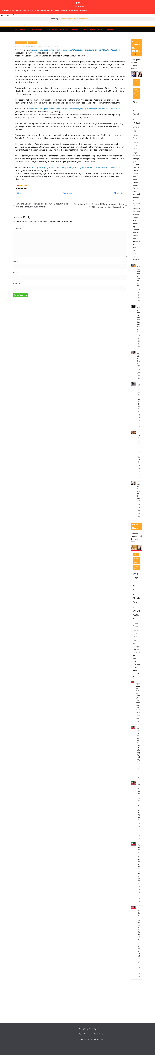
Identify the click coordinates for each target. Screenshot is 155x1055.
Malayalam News (28, 10)
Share (118, 193)
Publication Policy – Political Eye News (63, 29)
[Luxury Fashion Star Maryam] (133, 284)
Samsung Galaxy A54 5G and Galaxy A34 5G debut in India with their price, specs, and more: (42, 205)
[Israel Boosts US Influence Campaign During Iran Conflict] (133, 942)
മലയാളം (5, 15)
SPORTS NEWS (33, 43)
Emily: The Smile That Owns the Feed (139, 447)
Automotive (83, 10)
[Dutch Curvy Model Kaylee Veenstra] (133, 327)
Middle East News (136, 561)
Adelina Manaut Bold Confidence (139, 398)
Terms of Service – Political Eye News (99, 29)
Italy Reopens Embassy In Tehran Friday (73, 18)
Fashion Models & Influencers (136, 93)
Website (16, 283)
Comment (67, 193)
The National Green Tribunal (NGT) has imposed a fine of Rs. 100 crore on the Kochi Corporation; (99, 205)
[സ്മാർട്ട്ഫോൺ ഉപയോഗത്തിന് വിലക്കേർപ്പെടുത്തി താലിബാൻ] (132, 703)
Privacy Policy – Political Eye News (90, 1029)
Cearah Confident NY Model (138, 492)
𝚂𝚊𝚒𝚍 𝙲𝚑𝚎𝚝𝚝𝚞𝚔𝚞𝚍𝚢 (136, 145)
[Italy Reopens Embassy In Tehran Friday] (133, 811)
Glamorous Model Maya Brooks (136, 116)
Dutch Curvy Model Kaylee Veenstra (138, 320)
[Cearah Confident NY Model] (133, 500)
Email (15, 272)
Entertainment (45, 10)
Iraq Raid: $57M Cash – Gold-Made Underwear (136, 596)
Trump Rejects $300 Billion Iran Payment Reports (139, 864)
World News (5, 10)
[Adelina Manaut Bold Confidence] (133, 405)
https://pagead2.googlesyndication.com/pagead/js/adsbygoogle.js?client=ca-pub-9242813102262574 (74, 50)
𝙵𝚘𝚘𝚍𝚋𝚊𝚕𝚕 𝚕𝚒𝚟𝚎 (21, 43)
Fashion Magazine (15, 10)
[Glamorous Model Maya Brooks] (136, 74)
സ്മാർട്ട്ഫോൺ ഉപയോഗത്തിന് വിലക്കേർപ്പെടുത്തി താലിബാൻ (138, 697)
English (16, 15)
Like (19, 193)
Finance (37, 10)
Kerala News (55, 10)
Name (15, 261)
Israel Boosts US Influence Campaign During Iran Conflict (139, 933)
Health (76, 10)
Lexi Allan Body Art (138, 360)
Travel (71, 10)
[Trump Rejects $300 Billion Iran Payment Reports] (133, 873)
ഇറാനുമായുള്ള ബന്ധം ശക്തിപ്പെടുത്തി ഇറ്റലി (138, 745)
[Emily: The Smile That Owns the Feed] (133, 455)
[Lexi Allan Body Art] (133, 366)
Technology (63, 10)
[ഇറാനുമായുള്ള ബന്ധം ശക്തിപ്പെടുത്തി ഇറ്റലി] (133, 753)
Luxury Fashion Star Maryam (138, 276)
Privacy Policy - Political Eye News (29, 29)
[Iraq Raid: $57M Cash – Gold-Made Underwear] (136, 548)
